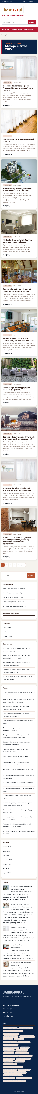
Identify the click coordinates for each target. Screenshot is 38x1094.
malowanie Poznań (19, 1039)
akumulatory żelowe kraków (10, 1028)
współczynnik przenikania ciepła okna (13, 1075)
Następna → (21, 565)
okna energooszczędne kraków (11, 1047)
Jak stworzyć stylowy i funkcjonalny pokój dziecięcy (18, 782)
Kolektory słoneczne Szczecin (27, 1036)
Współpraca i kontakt (29, 1)
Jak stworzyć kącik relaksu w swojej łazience (18, 140)
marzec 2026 (7, 864)
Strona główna (5, 35)
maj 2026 (6, 855)
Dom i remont (6, 29)
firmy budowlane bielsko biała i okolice (13, 1031)
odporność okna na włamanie (11, 1044)
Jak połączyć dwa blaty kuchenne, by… (14, 606)
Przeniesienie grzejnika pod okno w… (13, 601)
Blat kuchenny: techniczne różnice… (13, 597)
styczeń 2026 (7, 873)
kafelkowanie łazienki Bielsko (11, 1036)
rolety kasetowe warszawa (25, 1056)
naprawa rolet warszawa (24, 1042)
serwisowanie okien (8, 1061)
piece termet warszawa (21, 1050)
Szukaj (31, 22)
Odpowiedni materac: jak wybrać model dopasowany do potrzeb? (17, 290)
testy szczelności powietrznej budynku (13, 1066)
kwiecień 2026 (7, 860)
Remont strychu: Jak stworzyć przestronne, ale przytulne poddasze (18, 339)
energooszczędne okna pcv (26, 1028)
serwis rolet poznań (19, 1061)
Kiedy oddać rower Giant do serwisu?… (14, 588)
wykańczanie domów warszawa (24, 1078)
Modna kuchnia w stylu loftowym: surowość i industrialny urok (17, 241)
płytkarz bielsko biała (9, 1053)
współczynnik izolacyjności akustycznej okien (15, 1072)
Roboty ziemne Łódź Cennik (10, 1056)
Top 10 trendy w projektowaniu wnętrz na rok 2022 (18, 769)
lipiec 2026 (6, 851)
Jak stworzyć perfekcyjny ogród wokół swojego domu (16, 389)
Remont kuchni (17, 29)
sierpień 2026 (7, 847)
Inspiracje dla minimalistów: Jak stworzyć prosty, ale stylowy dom (17, 489)
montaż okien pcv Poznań (10, 1042)
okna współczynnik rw (9, 1050)
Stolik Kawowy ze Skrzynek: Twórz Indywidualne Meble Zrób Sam (17, 189)
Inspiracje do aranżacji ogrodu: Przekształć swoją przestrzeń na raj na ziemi (18, 88)
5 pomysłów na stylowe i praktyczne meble (15, 756)
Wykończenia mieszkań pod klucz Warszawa (14, 1080)
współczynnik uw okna (9, 1078)
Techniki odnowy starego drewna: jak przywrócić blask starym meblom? (18, 438)
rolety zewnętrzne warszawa (23, 1058)
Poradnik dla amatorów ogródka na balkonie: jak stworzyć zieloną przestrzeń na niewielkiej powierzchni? (17, 540)
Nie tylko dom (28, 29)
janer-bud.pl (13, 992)
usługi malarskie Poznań (24, 1069)
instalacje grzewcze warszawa (11, 1033)
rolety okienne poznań (9, 1058)
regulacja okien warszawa (22, 1053)
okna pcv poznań (25, 1047)
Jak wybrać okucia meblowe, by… (13, 593)
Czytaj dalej (7, 105)
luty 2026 (6, 868)
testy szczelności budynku (10, 1064)
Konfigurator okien (8, 1039)
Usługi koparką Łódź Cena (10, 1069)
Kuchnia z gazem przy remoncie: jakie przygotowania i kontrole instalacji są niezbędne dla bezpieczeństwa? (22, 906)
